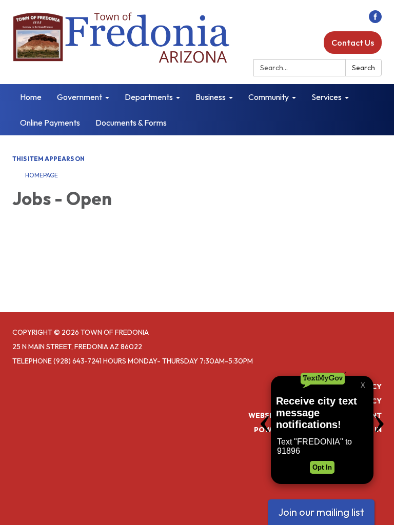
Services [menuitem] (326, 97)
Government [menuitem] (79, 97)
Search (363, 67)
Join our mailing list (321, 512)
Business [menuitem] (210, 97)
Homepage (41, 175)
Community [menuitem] (268, 97)
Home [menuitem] (31, 97)
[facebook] (375, 20)
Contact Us (352, 42)
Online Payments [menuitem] (50, 122)
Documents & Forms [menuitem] (131, 122)
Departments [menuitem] (149, 97)
